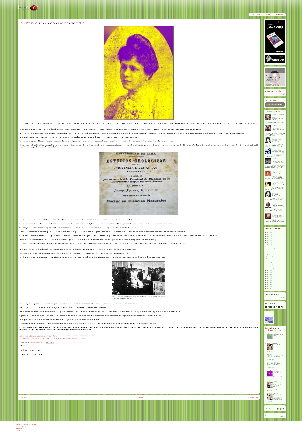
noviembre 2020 (270, 248)
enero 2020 (269, 268)
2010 (268, 288)
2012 (268, 284)
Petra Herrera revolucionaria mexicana (277, 149)
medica (33, 345)
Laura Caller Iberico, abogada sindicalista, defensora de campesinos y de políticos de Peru (278, 215)
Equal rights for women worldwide (275, 370)
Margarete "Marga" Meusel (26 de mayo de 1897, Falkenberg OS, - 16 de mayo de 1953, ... (280, 80)
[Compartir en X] (50, 343)
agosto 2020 (269, 254)
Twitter (18, 430)
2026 (268, 232)
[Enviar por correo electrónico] (47, 343)
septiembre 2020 (270, 252)
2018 (268, 272)
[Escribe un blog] (48, 343)
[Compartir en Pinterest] (53, 343)
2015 (268, 278)
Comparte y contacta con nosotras (26, 424)
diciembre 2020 (270, 246)
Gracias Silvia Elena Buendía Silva (277, 345)
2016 (268, 276)
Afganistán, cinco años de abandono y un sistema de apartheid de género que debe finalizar (275, 357)
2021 (268, 242)
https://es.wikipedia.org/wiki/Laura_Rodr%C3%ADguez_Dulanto (38, 337)
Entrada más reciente (26, 397)
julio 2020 (268, 256)
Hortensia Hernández (36, 342)
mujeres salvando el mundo (273, 333)
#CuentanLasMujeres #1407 (278, 335)
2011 (268, 286)
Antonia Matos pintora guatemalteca (277, 171)
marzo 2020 (269, 264)
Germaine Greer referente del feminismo (278, 115)
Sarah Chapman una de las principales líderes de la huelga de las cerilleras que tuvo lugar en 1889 (278, 160)
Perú (37, 345)
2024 (268, 236)
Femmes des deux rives (272, 393)
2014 (268, 280)
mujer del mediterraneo (272, 343)
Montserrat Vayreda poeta (278, 182)
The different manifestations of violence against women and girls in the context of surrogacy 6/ (278, 374)
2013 (268, 282)
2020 (268, 244)
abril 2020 (268, 262)
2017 (268, 274)
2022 (268, 240)
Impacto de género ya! (272, 381)
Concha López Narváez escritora (277, 203)
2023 (268, 238)
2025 (268, 234)
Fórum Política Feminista (272, 362)
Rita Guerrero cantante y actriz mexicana (277, 192)
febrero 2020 (269, 266)
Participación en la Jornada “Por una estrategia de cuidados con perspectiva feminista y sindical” (278, 386)
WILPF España (270, 354)
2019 (268, 270)
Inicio (141, 397)
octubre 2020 (269, 250)
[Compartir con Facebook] (51, 343)
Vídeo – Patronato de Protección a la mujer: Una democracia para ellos (274, 364)
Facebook (19, 428)
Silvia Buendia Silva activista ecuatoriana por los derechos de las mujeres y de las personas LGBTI (278, 128)
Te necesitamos (21, 426)
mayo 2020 (269, 260)
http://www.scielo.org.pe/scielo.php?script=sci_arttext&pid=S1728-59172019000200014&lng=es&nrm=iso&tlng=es (52, 338)
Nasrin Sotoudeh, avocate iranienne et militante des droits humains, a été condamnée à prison (277, 397)
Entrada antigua (253, 397)
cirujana (27, 345)
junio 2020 (268, 258)
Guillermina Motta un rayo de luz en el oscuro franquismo (278, 139)
